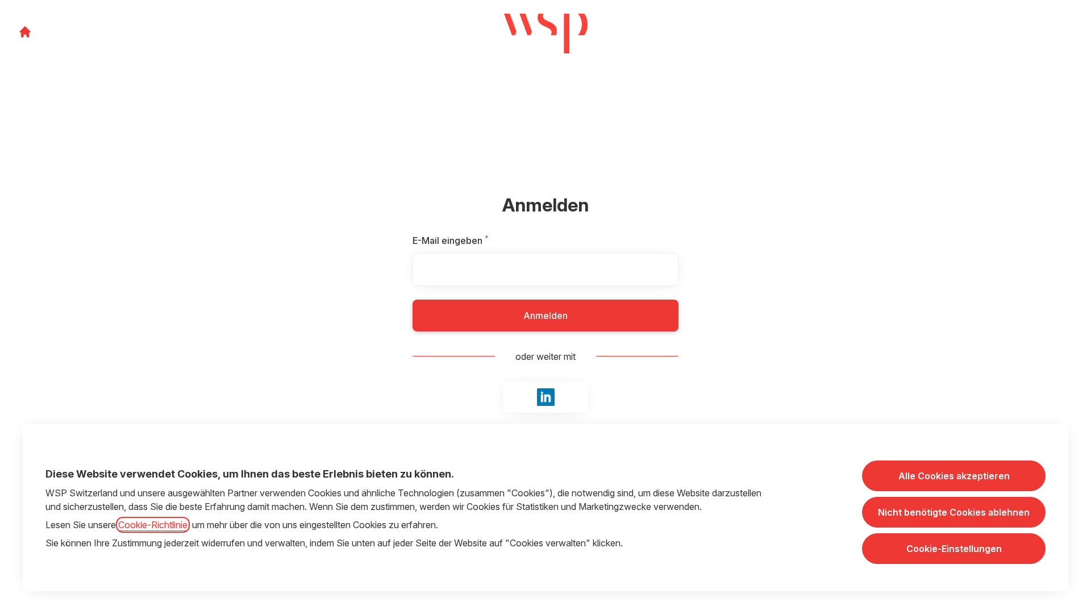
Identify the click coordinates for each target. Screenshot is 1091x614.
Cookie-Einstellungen (954, 548)
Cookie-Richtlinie (153, 524)
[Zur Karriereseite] (25, 32)
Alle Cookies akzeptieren (954, 476)
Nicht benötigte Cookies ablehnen (954, 512)
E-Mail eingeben (476, 240)
